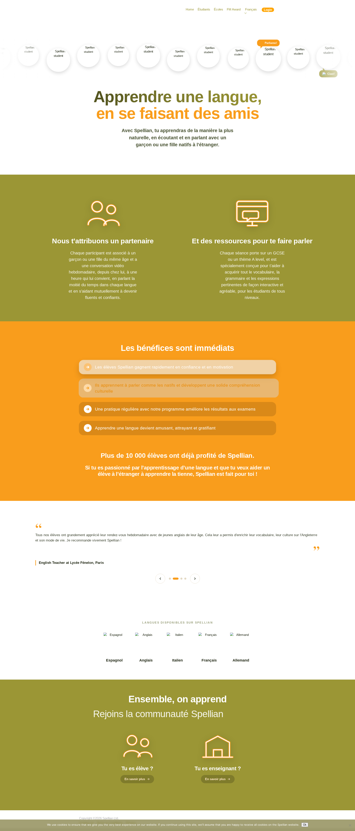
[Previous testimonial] (160, 579)
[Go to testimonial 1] (170, 579)
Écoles (218, 9)
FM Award (234, 9)
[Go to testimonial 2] (176, 579)
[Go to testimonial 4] (185, 579)
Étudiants (204, 9)
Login (268, 9)
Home (190, 9)
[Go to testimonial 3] (181, 579)
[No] (350, 825)
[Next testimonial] (195, 579)
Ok (305, 824)
